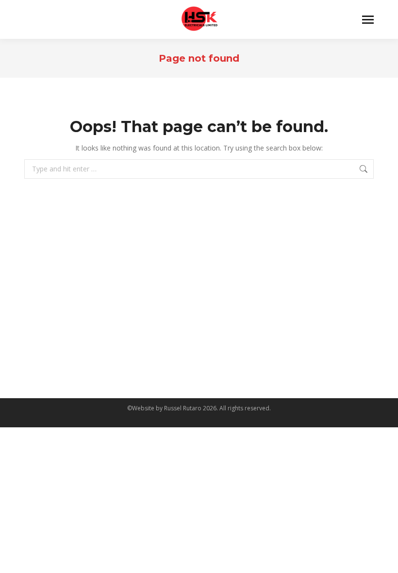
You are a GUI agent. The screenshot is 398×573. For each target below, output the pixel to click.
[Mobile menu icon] (368, 19)
